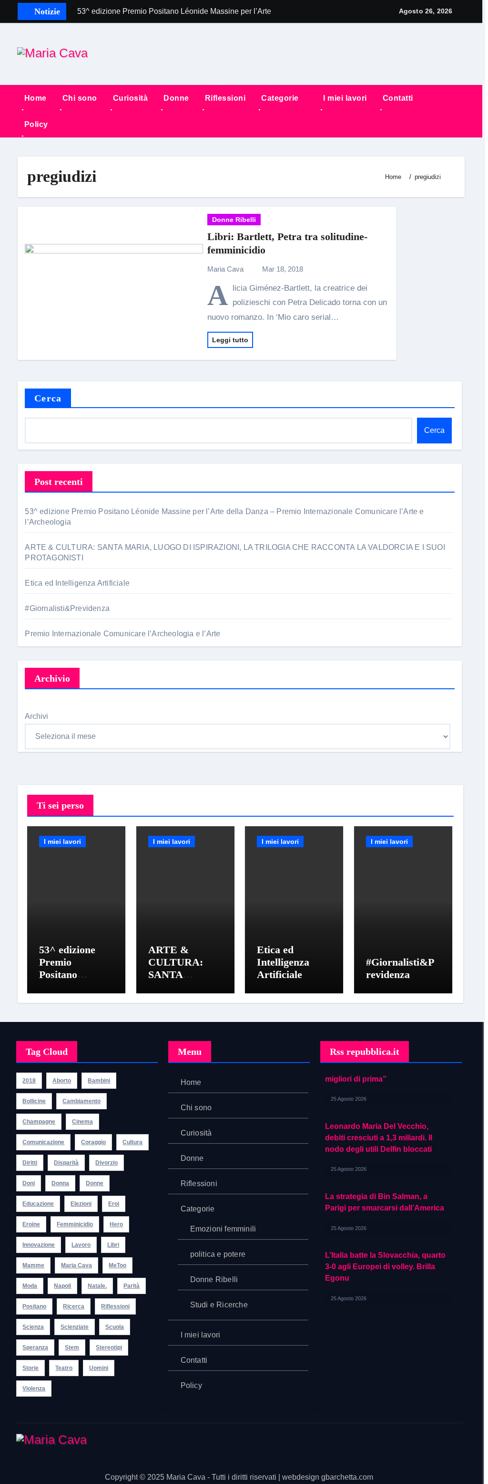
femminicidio (75, 1224)
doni (28, 1183)
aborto (61, 1080)
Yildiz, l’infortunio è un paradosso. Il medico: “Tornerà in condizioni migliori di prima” (386, 1293)
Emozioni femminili (223, 1229)
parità (131, 1286)
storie (30, 1368)
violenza (33, 1388)
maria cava (76, 1265)
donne (94, 1183)
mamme (33, 1265)
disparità (66, 1162)
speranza (35, 1347)
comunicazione (43, 1142)
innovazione (38, 1245)
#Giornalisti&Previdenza (68, 608)
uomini (98, 1368)
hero (116, 1224)
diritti (29, 1162)
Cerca (47, 398)
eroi (113, 1203)
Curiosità (130, 98)
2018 (29, 1080)
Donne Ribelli (234, 219)
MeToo (117, 1265)
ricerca (73, 1306)
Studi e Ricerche (219, 1305)
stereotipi (109, 1347)
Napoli (62, 1286)
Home (35, 98)
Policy (36, 124)
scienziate (75, 1327)
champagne (38, 1121)
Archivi (36, 716)
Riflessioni (225, 98)
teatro (63, 1368)
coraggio (93, 1142)
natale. (97, 1286)
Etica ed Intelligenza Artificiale (78, 583)
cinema (82, 1121)
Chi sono (79, 98)
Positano (34, 1306)
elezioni (81, 1203)
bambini (99, 1080)
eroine (31, 1224)
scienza (33, 1327)
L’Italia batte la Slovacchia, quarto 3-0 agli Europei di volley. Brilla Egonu (385, 1223)
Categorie (281, 98)
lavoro (81, 1245)
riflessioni (115, 1306)
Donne (176, 98)
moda (29, 1286)
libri (113, 1245)
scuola (114, 1327)
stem (72, 1347)
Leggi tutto (230, 340)
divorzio (106, 1162)
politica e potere (217, 1254)
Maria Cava (226, 269)
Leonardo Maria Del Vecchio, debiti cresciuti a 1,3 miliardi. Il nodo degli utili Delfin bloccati (378, 1094)
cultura (132, 1142)
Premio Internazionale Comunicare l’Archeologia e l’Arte (122, 634)
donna (60, 1183)
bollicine (34, 1101)
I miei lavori (345, 98)
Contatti (398, 98)
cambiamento (81, 1101)
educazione (38, 1203)
